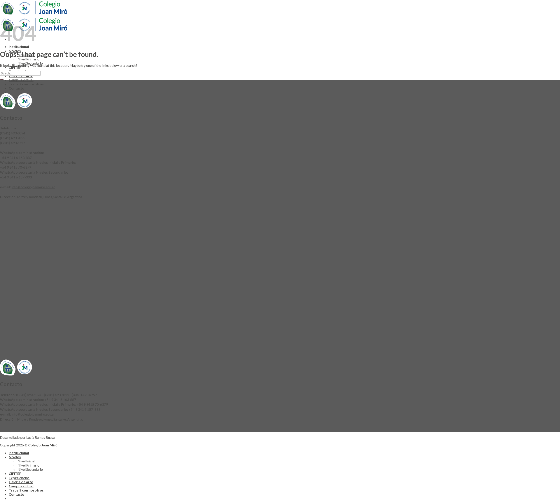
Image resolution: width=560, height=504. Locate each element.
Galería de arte (21, 482)
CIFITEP (15, 473)
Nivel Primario (28, 59)
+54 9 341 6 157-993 (16, 177)
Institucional (19, 46)
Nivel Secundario (30, 469)
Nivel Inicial (26, 461)
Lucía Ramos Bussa (40, 437)
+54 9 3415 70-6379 (15, 167)
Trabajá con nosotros (26, 84)
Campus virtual (21, 80)
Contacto (16, 88)
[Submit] (2, 79)
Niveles (15, 457)
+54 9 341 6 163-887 (16, 157)
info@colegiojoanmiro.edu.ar (33, 187)
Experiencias (19, 478)
